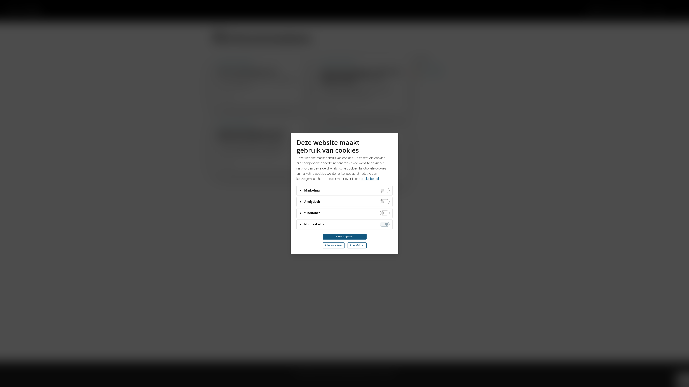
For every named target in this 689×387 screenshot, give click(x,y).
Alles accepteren (333, 245)
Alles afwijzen (357, 245)
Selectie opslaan (344, 236)
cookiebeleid (370, 179)
